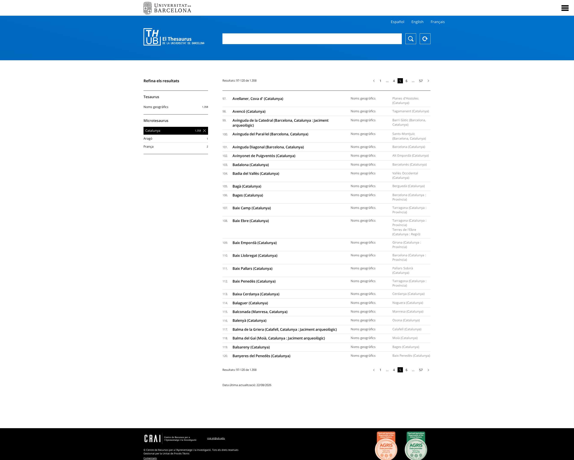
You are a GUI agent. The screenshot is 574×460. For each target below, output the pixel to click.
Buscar (410, 38)
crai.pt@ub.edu (216, 438)
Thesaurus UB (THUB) (174, 37)
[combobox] (312, 38)
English (417, 21)
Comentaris (150, 458)
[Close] (565, 8)
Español (397, 21)
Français (438, 21)
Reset (425, 38)
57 (421, 81)
